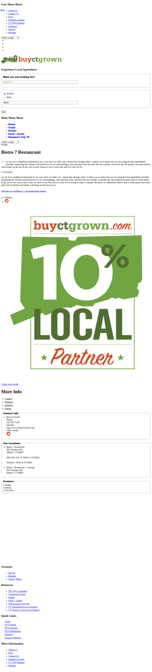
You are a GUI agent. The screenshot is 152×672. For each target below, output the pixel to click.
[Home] (11, 124)
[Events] (12, 130)
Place (9, 97)
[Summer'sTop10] (18, 137)
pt (4, 10)
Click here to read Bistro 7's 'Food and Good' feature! (23, 191)
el (2, 10)
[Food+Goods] (16, 133)
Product (10, 93)
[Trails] (11, 127)
